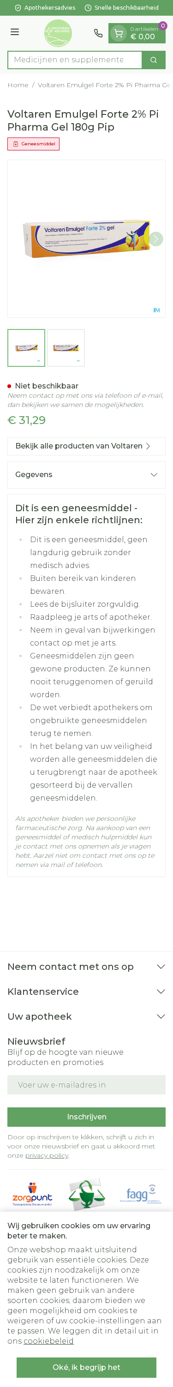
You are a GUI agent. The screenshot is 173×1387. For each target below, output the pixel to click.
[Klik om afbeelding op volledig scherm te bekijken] (86, 238)
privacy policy (46, 1155)
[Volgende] (156, 239)
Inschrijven (87, 1116)
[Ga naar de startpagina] (58, 33)
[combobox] (75, 60)
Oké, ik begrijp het (86, 1367)
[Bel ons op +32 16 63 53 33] (98, 33)
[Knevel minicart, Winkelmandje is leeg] (118, 33)
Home (18, 85)
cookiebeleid (49, 1341)
